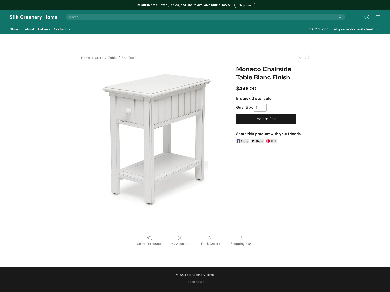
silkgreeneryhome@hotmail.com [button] (357, 29)
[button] (244, 5)
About (29, 29)
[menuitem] (300, 58)
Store (14, 29)
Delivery (44, 29)
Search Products (149, 244)
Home (85, 58)
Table (112, 58)
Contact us (62, 29)
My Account (180, 244)
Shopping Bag (241, 244)
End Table (129, 58)
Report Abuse (195, 281)
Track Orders (210, 244)
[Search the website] (340, 17)
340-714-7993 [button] (318, 29)
